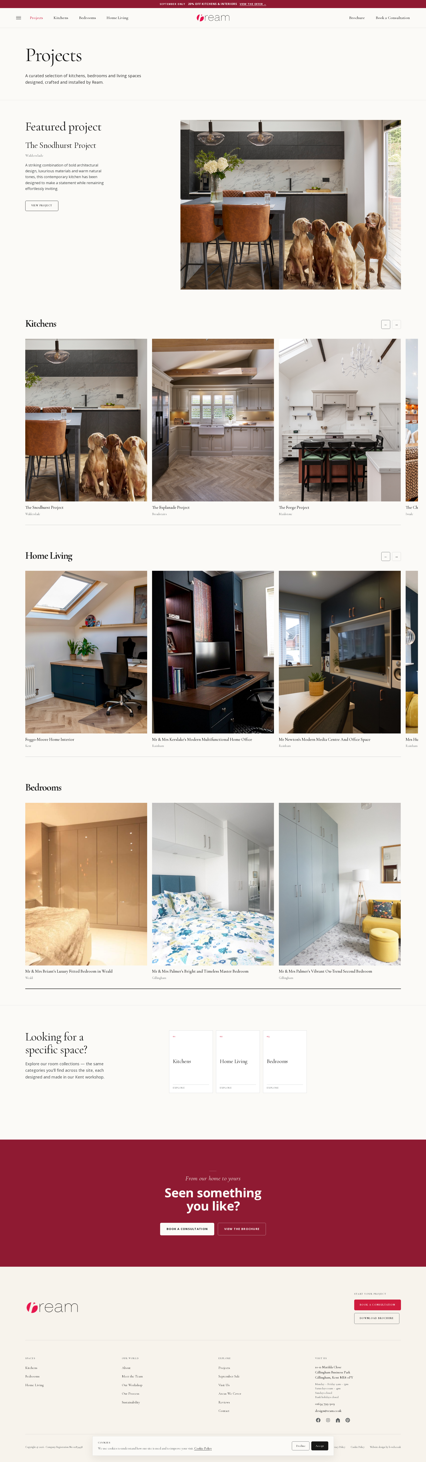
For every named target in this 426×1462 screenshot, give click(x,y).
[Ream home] (213, 18)
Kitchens (61, 17)
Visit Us (224, 1385)
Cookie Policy (203, 1448)
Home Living (117, 17)
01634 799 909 (325, 1404)
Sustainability (131, 1402)
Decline (300, 1446)
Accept (320, 1446)
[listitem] (191, 1061)
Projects (36, 17)
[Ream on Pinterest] (348, 1420)
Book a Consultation (393, 17)
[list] (221, 428)
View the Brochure (241, 1229)
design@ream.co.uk (328, 1411)
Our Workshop (132, 1385)
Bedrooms (87, 17)
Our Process (130, 1394)
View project (41, 205)
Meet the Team (132, 1376)
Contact (223, 1411)
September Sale (229, 1376)
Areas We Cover (229, 1394)
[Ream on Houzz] (338, 1420)
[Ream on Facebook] (318, 1420)
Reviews (224, 1402)
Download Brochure (377, 1318)
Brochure (357, 17)
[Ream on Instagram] (328, 1420)
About (126, 1368)
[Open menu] (18, 18)
